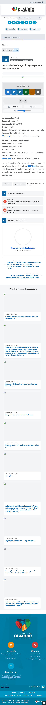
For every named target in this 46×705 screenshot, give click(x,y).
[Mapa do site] (30, 22)
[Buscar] (40, 18)
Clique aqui (6, 136)
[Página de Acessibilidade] (35, 22)
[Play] (21, 101)
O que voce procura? (10, 18)
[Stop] (25, 101)
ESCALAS (31, 166)
